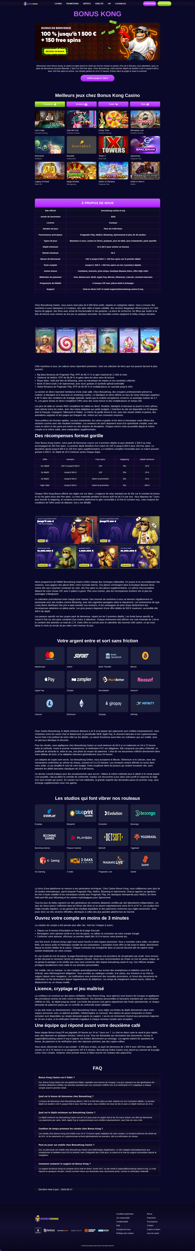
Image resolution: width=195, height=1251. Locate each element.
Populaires (48, 104)
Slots (143, 104)
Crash (111, 104)
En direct (80, 104)
